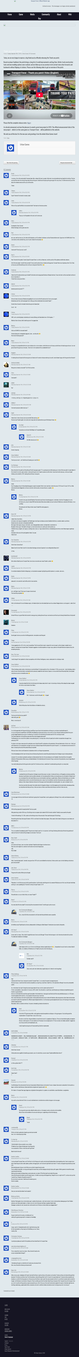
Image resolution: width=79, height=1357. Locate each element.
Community (46, 14)
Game (21, 14)
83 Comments (32, 53)
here (29, 123)
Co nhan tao (14, 1139)
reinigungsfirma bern (16, 1258)
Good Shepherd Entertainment (12, 1351)
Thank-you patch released (13, 51)
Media (32, 14)
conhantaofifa (14, 1127)
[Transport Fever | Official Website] (39, 6)
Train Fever (7, 1347)
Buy (39, 18)
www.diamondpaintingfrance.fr (18, 1246)
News (8, 138)
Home (10, 14)
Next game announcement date (67, 163)
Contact (7, 1343)
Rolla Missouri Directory (17, 1210)
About (59, 14)
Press (6, 1345)
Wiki (70, 14)
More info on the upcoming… (11, 163)
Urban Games (25, 53)
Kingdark (13, 353)
